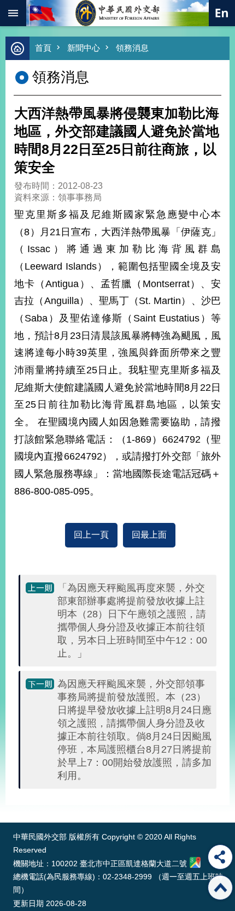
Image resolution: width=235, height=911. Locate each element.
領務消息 (132, 47)
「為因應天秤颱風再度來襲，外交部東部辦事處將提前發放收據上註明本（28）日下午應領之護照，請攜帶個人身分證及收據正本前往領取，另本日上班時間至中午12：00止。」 (132, 620)
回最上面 (149, 534)
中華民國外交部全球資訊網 (117, 13)
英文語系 (222, 13)
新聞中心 (83, 47)
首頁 (43, 47)
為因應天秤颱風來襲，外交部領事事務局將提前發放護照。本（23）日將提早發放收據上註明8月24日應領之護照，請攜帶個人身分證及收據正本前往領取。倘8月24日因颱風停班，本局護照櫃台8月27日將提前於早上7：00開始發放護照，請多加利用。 (134, 729)
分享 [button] (220, 857)
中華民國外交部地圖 (195, 862)
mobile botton (13, 13)
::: (15, 802)
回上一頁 (91, 534)
